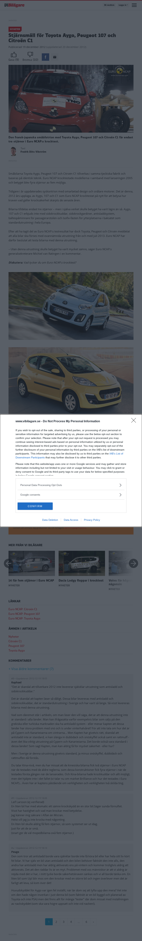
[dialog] (71, 470)
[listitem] (71, 485)
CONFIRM (35, 506)
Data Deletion (50, 519)
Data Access (71, 519)
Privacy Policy (92, 519)
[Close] (134, 421)
